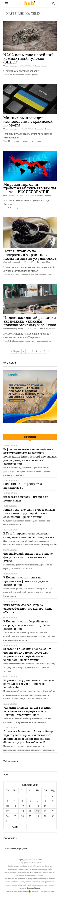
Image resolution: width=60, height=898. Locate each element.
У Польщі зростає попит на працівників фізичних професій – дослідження (27, 581)
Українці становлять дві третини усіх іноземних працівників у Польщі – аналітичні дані (27, 711)
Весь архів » (10, 838)
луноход (35, 74)
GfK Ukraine (13, 341)
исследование (18, 74)
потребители (25, 274)
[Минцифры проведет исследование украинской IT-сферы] (30, 99)
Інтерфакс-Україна (33, 888)
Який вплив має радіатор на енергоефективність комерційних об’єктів (27, 608)
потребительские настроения (42, 274)
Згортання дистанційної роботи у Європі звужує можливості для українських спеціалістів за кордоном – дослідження (27, 654)
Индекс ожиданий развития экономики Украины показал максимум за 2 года (29, 321)
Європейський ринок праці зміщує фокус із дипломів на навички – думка (28, 557)
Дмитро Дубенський (11, 262)
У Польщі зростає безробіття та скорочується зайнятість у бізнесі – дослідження (29, 625)
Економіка (39, 128)
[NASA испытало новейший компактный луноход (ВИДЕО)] (30, 36)
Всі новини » (10, 761)
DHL (10, 207)
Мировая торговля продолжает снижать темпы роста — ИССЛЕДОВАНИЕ (29, 188)
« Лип (14, 826)
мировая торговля (32, 207)
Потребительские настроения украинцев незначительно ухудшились (30, 255)
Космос (27, 74)
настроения (35, 341)
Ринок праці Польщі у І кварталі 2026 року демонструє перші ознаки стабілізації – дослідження (29, 513)
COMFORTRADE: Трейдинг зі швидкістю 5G (22, 485)
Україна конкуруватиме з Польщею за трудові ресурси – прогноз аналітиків (28, 683)
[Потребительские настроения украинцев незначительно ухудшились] (30, 232)
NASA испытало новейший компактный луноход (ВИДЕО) (28, 58)
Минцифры (36, 141)
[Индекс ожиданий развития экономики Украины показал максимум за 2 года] (30, 299)
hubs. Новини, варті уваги (30, 3)
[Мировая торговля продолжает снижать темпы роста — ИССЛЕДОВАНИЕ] (30, 166)
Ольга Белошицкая (10, 65)
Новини (44, 65)
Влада (37, 65)
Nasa (10, 74)
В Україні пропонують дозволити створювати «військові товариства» (28, 535)
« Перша (15, 351)
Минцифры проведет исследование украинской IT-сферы (28, 121)
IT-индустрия (13, 141)
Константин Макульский (13, 328)
